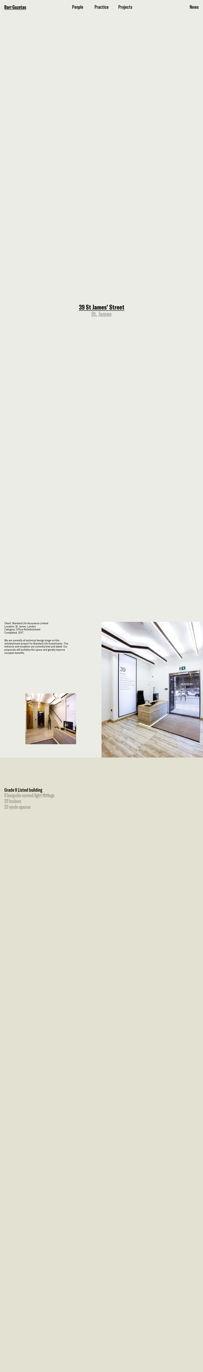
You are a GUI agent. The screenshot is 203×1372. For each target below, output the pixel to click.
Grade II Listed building (23, 790)
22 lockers (12, 801)
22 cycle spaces (17, 807)
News (194, 7)
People (77, 7)
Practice (102, 7)
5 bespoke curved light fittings (29, 796)
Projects (125, 7)
